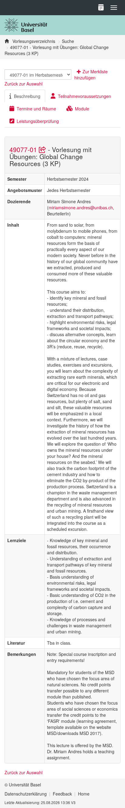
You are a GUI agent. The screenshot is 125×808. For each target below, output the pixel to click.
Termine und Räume (36, 109)
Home (84, 794)
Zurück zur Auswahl (23, 84)
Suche (68, 41)
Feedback (62, 794)
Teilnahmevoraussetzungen (84, 96)
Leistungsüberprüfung (38, 121)
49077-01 (24, 149)
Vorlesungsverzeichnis (33, 41)
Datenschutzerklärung (26, 794)
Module (82, 109)
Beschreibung (27, 96)
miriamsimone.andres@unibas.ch (81, 207)
